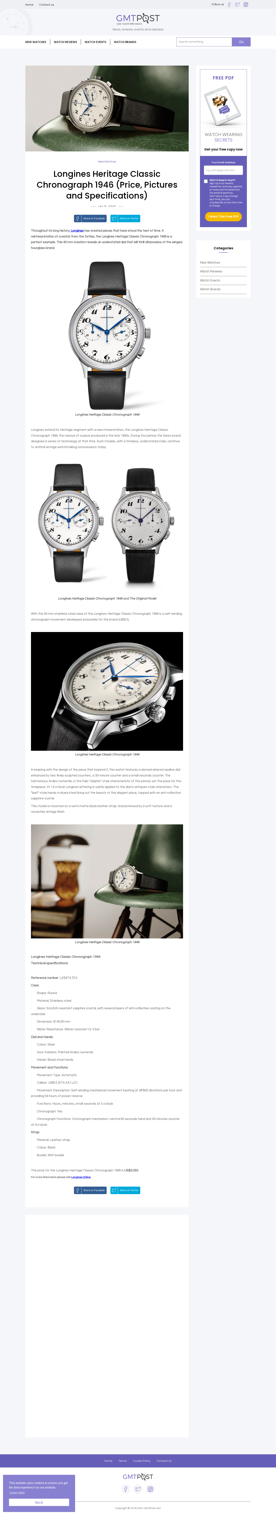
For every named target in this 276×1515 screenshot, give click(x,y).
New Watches (210, 262)
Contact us (46, 5)
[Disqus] (107, 1273)
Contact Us (164, 1461)
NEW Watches (35, 42)
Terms (122, 1461)
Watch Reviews (211, 271)
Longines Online (81, 1177)
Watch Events (95, 42)
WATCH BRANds (125, 42)
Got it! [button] (39, 1502)
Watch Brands (210, 289)
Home (29, 5)
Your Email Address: (223, 162)
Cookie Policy (142, 1461)
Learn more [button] (17, 1492)
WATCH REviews (65, 42)
